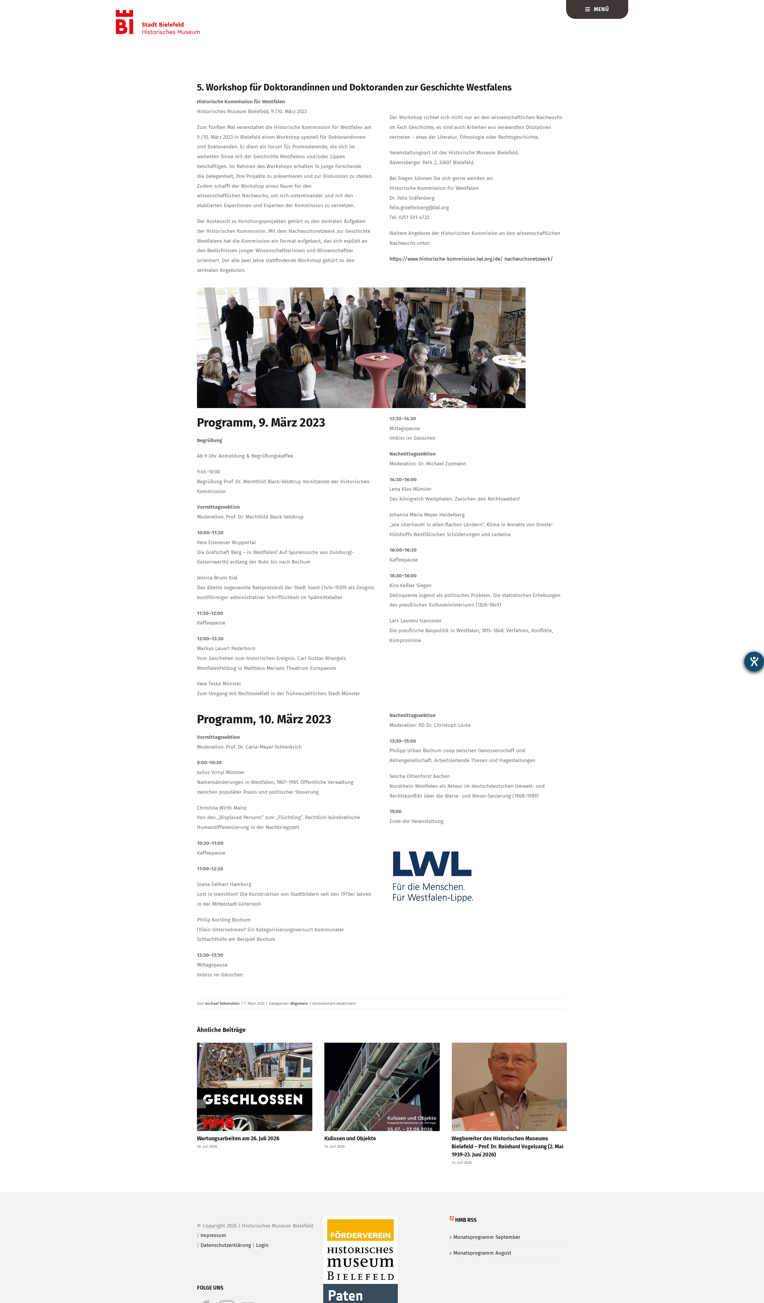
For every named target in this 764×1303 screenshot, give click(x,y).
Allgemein (299, 1003)
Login (262, 1245)
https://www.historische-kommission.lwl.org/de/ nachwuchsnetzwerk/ (471, 259)
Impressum (213, 1235)
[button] (201, 1103)
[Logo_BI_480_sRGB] (158, 12)
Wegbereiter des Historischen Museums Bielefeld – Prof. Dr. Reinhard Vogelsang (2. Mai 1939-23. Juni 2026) (380, 1146)
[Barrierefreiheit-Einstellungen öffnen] (754, 661)
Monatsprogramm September (486, 1237)
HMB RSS (466, 1220)
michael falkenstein (222, 1003)
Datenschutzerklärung (226, 1245)
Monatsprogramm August (482, 1253)
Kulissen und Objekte (223, 1138)
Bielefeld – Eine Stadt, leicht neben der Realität (509, 1138)
